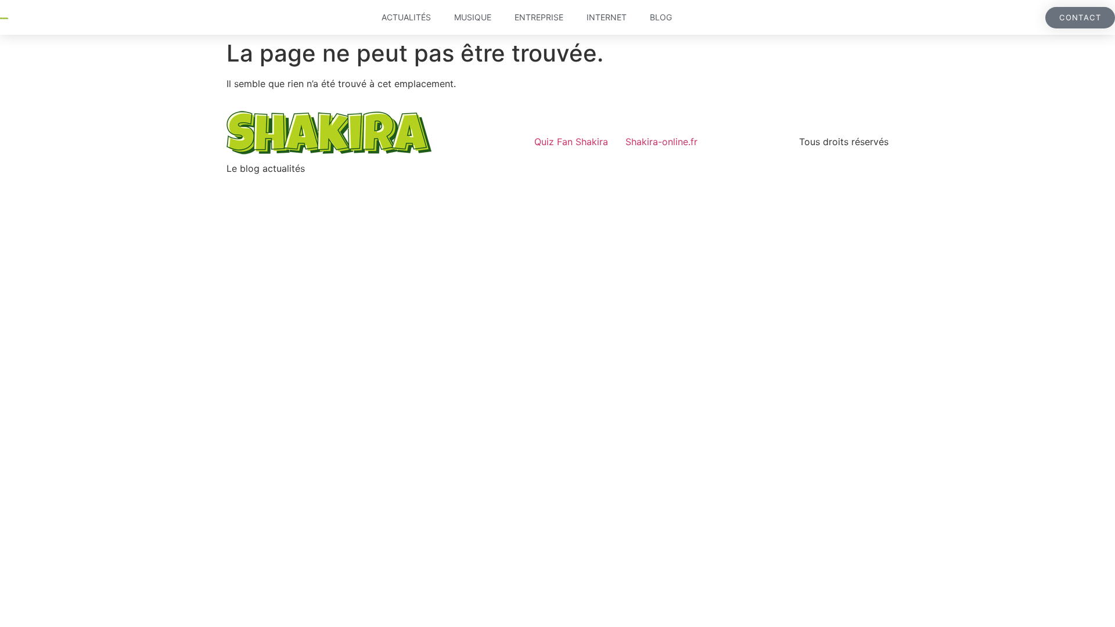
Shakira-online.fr (661, 141)
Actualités (406, 17)
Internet (607, 17)
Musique (472, 17)
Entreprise (539, 17)
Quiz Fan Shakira (571, 141)
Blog (661, 17)
